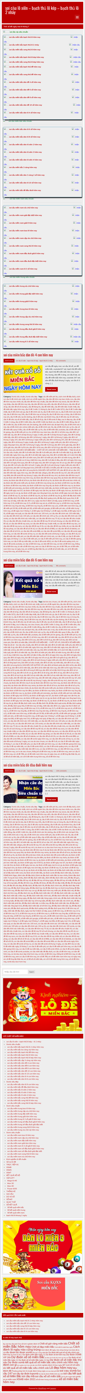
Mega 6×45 (12, 1180)
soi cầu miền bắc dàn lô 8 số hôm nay (24, 137)
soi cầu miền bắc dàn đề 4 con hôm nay (28, 354)
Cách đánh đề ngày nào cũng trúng (54, 1350)
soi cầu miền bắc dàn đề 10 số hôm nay (25, 105)
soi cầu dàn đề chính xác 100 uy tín (44, 516)
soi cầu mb (28, 1376)
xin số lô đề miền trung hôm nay (32, 757)
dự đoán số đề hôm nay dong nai (41, 483)
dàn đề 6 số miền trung (57, 652)
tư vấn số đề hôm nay (26, 546)
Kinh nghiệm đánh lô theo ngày (50, 1365)
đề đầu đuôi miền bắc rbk (59, 903)
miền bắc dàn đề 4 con (26, 501)
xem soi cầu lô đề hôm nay (45, 546)
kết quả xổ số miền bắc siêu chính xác (28, 1367)
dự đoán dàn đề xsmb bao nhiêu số (66, 480)
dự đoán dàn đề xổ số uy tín (41, 480)
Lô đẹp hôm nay (60, 1367)
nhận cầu (76, 45)
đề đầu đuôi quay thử (65, 498)
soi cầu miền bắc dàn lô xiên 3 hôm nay (25, 152)
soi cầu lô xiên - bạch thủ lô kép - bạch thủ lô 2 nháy (34, 361)
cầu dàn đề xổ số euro (59, 404)
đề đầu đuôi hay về (37, 888)
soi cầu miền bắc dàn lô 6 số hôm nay (24, 129)
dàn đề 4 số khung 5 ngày (30, 445)
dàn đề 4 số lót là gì (52, 447)
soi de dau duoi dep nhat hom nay (24, 954)
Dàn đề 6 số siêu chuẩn (30, 663)
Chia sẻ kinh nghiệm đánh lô (28, 1344)
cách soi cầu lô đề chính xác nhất (26, 604)
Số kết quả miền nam (15, 1213)
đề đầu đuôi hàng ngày (20, 888)
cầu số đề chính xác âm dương (26, 424)
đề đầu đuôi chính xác (53, 885)
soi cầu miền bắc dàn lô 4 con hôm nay (23, 1076)
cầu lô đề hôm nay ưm (32, 619)
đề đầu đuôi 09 (13, 498)
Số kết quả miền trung (16, 1210)
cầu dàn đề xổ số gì (11, 612)
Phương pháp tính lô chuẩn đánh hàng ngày (29, 1371)
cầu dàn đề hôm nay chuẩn (34, 402)
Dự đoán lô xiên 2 (16, 1355)
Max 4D (10, 1186)
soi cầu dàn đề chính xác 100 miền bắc (64, 513)
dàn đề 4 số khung (18, 437)
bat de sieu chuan (50, 602)
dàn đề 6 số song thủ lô (13, 665)
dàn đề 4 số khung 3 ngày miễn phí (48, 442)
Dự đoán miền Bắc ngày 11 (34, 1354)
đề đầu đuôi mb (68, 890)
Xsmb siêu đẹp (31, 397)
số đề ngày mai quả (13, 513)
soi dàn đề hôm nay (48, 544)
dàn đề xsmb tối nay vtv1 (48, 475)
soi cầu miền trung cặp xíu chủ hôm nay (23, 1111)
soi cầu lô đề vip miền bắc (21, 541)
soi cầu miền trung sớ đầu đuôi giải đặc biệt (25, 1124)
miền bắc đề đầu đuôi (16, 911)
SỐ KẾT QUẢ (11, 1205)
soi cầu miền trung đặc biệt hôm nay (22, 1114)
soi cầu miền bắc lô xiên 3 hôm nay (21, 1092)
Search (31, 972)
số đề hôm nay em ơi (39, 503)
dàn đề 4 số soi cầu (11, 470)
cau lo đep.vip (67, 419)
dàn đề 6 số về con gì (25, 673)
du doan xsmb (24, 1352)
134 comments (61, 771)
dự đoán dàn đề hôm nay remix (23, 685)
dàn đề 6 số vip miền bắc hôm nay (57, 675)
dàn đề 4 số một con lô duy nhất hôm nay (25, 460)
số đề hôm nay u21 (50, 506)
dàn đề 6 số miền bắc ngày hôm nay (29, 647)
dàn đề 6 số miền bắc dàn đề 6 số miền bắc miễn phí (51, 645)
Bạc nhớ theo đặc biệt (10, 1344)
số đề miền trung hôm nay (24, 716)
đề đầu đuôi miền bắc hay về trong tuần (30, 901)
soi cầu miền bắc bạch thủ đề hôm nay (25, 67)
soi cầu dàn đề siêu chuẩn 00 (29, 726)
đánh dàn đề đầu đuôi (26, 875)
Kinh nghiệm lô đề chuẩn (16, 1159)
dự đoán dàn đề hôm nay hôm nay (19, 478)
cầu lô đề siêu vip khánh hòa (44, 417)
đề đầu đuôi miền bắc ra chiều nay (35, 903)
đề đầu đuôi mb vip (25, 893)
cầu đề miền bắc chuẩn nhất (65, 407)
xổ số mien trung (42, 1379)
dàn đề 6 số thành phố (53, 665)
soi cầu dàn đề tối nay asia (19, 524)
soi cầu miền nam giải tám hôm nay (21, 1143)
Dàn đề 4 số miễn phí (45, 457)
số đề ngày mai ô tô (22, 718)
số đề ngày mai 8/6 (59, 511)
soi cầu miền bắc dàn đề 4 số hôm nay (25, 82)
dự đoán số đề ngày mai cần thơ (35, 490)
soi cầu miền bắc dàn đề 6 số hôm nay (25, 90)
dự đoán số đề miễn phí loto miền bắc (37, 488)
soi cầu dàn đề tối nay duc (67, 524)
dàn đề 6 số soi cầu (71, 663)
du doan (10, 1352)
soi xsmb (76, 1376)
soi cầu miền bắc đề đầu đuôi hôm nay (25, 190)
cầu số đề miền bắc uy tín (32, 430)
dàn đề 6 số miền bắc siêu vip (28, 650)
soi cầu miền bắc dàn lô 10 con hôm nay (23, 1074)
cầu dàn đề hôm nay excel (56, 402)
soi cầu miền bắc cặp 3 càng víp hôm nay (24, 1060)
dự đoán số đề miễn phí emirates (37, 693)
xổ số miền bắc (53, 1379)
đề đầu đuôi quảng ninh (47, 498)
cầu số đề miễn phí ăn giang (49, 635)
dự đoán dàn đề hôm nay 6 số (20, 683)
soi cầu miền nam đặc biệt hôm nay (21, 1140)
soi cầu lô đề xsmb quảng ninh (63, 541)
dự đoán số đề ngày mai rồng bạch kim (36, 493)
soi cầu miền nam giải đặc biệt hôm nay (25, 215)
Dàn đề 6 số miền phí (39, 652)
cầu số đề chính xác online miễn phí (20, 427)
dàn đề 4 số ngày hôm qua (14, 463)
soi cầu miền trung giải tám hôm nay (22, 1116)
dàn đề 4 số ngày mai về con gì (54, 463)
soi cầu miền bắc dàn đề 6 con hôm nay (28, 559)
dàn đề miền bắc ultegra (38, 473)
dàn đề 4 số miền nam (27, 457)
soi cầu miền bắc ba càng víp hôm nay (23, 1049)
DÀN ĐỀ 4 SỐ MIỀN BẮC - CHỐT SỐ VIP (32, 450)
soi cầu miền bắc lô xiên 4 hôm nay (21, 1095)
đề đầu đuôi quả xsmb (28, 498)
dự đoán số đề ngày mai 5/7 (40, 695)
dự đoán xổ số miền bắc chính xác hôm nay (56, 1357)
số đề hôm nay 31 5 (22, 503)
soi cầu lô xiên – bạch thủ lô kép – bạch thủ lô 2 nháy (42, 10)
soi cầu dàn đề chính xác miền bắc (22, 518)
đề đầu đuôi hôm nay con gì (26, 890)
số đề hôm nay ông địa (70, 503)
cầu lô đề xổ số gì (36, 419)
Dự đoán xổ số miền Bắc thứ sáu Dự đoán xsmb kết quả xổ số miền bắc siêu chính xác (42, 1361)
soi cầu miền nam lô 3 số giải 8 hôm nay (23, 1146)
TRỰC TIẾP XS (12, 1164)
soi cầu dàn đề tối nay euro (48, 731)
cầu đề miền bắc (47, 407)
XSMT (8, 1172)
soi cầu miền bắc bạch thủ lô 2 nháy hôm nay (25, 1047)
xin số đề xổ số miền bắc (54, 549)
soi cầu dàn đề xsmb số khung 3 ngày (50, 534)
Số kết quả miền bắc (15, 1207)
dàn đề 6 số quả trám (67, 660)
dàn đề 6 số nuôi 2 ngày (17, 660)
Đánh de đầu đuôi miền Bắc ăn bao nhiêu (52, 875)
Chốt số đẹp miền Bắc (42, 1346)
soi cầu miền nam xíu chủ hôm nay (21, 1156)
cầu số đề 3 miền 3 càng (50, 624)
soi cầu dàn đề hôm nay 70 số (47, 518)
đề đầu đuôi (27, 885)
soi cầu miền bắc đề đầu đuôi (41, 951)
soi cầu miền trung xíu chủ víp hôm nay (23, 1130)
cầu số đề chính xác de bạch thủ (51, 424)
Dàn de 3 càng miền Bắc (40, 1352)
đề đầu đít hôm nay (25, 883)
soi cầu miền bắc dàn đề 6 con (27, 749)
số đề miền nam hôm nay (68, 506)
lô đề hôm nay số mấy (33, 706)
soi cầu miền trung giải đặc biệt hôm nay (26, 294)
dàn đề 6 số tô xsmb (11, 670)
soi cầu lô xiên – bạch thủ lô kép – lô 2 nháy (23, 1041)
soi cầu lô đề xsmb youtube (18, 951)
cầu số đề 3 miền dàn (23, 422)
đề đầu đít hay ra (10, 880)
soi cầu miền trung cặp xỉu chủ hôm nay (25, 317)
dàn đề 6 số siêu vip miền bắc (51, 663)
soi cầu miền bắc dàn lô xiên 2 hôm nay (25, 144)
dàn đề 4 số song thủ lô (28, 470)
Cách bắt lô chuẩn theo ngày (64, 1347)
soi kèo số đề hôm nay (65, 544)
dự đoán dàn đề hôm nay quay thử (47, 478)
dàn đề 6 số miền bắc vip (20, 652)
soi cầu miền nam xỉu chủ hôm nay (23, 208)
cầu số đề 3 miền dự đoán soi (44, 422)
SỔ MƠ (9, 1199)
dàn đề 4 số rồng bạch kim (24, 468)
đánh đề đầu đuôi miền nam (25, 703)
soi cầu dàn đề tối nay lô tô (33, 526)
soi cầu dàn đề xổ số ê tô (45, 736)
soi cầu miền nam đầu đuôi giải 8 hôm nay (26, 253)
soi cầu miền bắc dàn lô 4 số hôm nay (24, 112)
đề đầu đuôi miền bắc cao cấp (65, 893)
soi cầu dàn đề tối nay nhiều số (56, 526)
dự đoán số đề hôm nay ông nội (39, 485)
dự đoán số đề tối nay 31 (39, 701)
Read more (51, 389)
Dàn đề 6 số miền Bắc (19, 642)
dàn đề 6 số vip (56, 673)
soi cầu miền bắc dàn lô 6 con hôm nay (23, 1079)
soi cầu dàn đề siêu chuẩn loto (18, 521)
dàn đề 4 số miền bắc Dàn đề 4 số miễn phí (35, 452)
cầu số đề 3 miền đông (65, 422)
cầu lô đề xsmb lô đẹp (52, 419)
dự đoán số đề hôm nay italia (15, 485)
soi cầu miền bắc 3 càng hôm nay (23, 167)
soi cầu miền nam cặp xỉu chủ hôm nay (25, 238)
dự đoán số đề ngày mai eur (60, 490)
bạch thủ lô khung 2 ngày (16, 1215)
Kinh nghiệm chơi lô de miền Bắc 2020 (27, 1365)
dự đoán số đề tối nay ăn (30, 496)
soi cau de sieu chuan (36, 741)
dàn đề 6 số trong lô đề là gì (31, 670)
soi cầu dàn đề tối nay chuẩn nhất (43, 524)
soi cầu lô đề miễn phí (28, 539)
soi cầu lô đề (60, 536)
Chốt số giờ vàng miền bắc (54, 1343)
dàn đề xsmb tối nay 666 (52, 845)
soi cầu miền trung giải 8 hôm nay (23, 301)
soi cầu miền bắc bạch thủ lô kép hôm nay (26, 57)
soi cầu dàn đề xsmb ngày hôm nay (34, 739)
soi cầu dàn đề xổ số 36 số (24, 529)
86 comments (61, 566)
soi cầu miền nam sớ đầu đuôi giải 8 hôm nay (25, 1148)
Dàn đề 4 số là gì (47, 445)
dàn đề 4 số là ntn (22, 447)
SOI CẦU (10, 1194)
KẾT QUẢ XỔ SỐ (13, 1175)
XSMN (9, 1170)
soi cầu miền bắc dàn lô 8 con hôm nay (23, 1084)
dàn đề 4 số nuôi (14, 465)
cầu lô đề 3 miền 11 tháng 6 (36, 409)
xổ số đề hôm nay (22, 551)
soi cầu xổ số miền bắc (48, 1376)
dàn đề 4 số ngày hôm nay (70, 460)
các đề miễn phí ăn (50, 397)
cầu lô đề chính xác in (51, 412)
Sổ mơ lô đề (11, 1162)
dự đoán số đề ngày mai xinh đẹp (65, 493)
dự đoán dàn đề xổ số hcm (19, 480)
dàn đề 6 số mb (59, 640)
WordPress (42, 1388)
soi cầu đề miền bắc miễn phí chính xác (39, 536)
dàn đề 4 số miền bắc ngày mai (37, 455)
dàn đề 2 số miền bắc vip (50, 637)
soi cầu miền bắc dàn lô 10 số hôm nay (25, 183)
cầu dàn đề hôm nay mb (21, 404)
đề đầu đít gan (73, 878)
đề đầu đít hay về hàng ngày (42, 880)
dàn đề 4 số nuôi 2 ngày (30, 465)
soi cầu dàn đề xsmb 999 (50, 531)
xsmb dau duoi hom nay (16, 962)
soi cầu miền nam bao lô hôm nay (23, 230)
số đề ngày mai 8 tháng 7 (41, 511)
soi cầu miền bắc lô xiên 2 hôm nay (21, 1090)
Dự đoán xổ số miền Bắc (33, 873)
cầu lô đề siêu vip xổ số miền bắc (16, 419)
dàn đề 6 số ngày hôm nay (52, 655)
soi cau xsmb (68, 1370)
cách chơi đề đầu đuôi (67, 397)
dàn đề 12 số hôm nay (60, 432)
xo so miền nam (9, 1379)
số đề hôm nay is (54, 503)
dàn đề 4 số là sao (36, 447)
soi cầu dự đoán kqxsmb (25, 1373)
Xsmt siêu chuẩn (13, 1106)
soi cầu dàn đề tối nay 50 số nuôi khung (46, 521)
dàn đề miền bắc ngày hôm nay (16, 473)
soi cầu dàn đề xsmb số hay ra (23, 534)
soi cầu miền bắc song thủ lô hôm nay (24, 49)
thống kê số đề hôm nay (41, 751)
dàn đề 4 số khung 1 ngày (37, 437)
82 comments (61, 361)
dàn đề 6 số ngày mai (15, 658)
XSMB (8, 1167)
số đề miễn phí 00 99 (36, 713)
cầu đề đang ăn (34, 407)
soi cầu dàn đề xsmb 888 (30, 531)
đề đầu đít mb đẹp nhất (55, 883)
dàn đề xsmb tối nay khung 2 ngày (24, 475)
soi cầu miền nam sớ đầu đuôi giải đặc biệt (24, 1151)
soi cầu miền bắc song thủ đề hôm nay (25, 74)
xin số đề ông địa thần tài (34, 549)
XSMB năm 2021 (26, 1379)
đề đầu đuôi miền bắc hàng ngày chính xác (44, 898)
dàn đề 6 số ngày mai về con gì (37, 658)
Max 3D (10, 1183)
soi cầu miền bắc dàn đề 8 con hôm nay (23, 1068)
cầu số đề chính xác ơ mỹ (44, 630)
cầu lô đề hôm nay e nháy (59, 414)
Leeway (53, 1388)
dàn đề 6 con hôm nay (12, 640)
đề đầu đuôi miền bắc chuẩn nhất (64, 896)
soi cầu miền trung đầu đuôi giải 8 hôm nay (27, 329)
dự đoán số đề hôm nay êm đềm (67, 483)
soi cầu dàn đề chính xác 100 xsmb (29, 723)
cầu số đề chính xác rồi (44, 427)
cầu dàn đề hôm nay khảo (13, 609)
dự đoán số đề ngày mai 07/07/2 (65, 488)
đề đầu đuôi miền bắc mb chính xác (59, 901)
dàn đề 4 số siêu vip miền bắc (68, 468)
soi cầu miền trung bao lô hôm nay (23, 309)
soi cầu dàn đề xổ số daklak (66, 529)
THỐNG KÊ (10, 1191)
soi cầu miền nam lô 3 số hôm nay (23, 269)
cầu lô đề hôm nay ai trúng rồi (36, 414)
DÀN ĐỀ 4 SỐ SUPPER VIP (48, 470)
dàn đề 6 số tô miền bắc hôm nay (44, 668)
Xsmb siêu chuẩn (18, 397)
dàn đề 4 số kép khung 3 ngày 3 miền (28, 435)
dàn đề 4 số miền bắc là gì (63, 452)
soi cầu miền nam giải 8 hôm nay (22, 223)
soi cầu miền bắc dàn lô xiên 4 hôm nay (25, 160)
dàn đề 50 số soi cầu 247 (70, 470)
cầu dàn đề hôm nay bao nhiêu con (59, 399)
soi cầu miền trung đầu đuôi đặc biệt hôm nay (28, 337)
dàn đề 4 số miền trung (63, 457)
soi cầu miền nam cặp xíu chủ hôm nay (23, 1138)
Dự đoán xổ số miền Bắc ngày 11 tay (34, 1360)
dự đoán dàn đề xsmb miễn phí (16, 483)
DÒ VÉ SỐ (10, 1197)
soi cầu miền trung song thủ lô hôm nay (25, 324)
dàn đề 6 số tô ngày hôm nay (69, 668)
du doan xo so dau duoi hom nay (48, 847)
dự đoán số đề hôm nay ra (62, 485)
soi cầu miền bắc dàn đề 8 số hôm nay (25, 97)
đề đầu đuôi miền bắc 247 (43, 893)
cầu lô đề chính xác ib (34, 412)
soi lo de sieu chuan (23, 751)
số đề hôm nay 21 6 (31, 708)
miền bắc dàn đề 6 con (51, 706)
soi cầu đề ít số (71, 534)
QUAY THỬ (11, 1202)
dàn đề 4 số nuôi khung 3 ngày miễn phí (56, 465)
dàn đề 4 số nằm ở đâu (51, 460)
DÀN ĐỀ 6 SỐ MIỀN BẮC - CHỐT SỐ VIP (44, 642)
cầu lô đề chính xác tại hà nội (25, 617)
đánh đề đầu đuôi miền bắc (34, 878)
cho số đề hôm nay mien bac (39, 432)
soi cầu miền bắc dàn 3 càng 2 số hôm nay (27, 175)
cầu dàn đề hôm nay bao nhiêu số (25, 607)
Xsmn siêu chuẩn (13, 1132)
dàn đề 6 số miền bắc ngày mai (56, 647)
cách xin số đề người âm (35, 399)
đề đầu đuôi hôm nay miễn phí (49, 890)
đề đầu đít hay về (24, 880)
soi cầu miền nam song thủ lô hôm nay (25, 246)
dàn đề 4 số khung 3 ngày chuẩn (21, 442)
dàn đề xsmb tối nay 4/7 (57, 473)
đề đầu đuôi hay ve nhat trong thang (59, 888)
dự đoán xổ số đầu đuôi (37, 870)
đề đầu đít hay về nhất (62, 880)
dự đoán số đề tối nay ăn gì (51, 496)
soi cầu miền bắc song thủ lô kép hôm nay (26, 62)
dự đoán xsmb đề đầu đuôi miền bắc (57, 873)
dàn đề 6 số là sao (29, 640)
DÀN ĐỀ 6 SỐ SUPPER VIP (32, 665)
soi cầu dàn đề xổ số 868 (44, 529)
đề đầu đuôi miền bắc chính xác (39, 896)
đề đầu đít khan (40, 883)
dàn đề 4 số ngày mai (33, 463)
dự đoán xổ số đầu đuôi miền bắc (60, 870)
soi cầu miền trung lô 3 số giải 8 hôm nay (24, 1119)
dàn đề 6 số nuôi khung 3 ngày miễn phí (42, 660)
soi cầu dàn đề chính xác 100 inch (35, 513)
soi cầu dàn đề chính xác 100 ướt (16, 516)
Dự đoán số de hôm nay (56, 1354)
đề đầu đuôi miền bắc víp (61, 906)
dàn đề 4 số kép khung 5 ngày (55, 435)
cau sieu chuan (34, 624)
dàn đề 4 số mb (66, 447)
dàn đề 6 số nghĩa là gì (58, 658)
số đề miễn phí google (41, 508)
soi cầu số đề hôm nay (31, 544)
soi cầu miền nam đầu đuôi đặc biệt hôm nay (27, 261)
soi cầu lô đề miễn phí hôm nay (50, 539)
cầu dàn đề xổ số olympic (18, 407)
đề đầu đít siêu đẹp (14, 885)
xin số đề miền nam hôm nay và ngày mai (41, 754)
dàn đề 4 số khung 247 (55, 440)
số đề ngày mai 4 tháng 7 (21, 511)
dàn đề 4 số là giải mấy (63, 445)
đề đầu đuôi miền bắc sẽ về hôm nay (37, 906)
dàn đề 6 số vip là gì (15, 675)
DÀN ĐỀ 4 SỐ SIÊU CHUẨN (45, 468)
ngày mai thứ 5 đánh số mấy (46, 501)
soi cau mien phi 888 (52, 1371)
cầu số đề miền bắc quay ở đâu (58, 632)
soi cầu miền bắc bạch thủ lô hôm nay (22, 1055)
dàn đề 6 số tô (68, 665)
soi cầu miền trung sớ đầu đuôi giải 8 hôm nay (26, 1122)
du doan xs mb (67, 847)
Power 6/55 (12, 1188)
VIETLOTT (10, 1178)
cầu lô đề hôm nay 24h (15, 414)
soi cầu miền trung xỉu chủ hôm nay (24, 286)
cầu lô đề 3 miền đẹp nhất (26, 614)
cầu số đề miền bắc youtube (54, 430)
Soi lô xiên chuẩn (66, 1377)
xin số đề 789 (62, 546)
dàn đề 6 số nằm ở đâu (32, 655)
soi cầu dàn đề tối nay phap (39, 734)
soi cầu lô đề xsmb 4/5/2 (41, 541)
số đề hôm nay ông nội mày (14, 506)
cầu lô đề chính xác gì (16, 412)
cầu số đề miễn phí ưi (19, 432)
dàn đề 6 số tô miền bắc (21, 668)
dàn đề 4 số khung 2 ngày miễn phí (32, 440)
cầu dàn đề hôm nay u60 (40, 404)
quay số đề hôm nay (66, 501)
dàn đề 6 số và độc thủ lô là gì (54, 670)
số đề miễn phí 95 (25, 508)
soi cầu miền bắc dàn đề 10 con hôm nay (24, 1071)
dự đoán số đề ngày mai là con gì (36, 698)
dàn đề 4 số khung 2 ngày (57, 437)
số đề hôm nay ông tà (34, 506)
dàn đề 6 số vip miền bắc (33, 675)
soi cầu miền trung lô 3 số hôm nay (23, 341)
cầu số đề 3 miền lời (50, 627)
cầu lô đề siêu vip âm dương (21, 417)
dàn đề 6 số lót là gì (44, 640)
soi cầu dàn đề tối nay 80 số (32, 729)
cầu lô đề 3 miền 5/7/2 (56, 409)
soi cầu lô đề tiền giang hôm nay (68, 744)
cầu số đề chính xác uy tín (64, 427)
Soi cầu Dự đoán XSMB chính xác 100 (51, 1374)
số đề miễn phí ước (58, 508)
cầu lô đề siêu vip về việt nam (67, 417)
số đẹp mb (50, 718)
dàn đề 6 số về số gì (41, 673)
